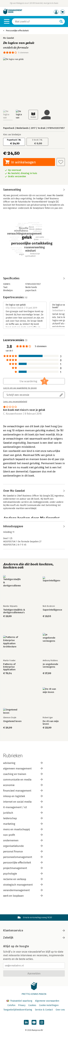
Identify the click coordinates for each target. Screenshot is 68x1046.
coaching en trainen (14, 774)
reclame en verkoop (14, 879)
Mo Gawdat (8, 38)
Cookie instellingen (49, 1005)
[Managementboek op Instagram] (41, 1022)
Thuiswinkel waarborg (21, 1001)
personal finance (13, 851)
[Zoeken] (61, 21)
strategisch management (18, 884)
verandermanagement (16, 890)
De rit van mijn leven (51, 722)
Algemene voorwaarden (47, 1001)
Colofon (11, 1005)
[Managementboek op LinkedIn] (26, 1022)
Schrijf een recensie (17, 394)
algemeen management (17, 768)
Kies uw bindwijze (12, 134)
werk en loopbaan (13, 895)
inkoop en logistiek (14, 796)
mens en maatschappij (16, 829)
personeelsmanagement (17, 857)
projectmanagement (15, 868)
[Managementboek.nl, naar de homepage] (12, 13)
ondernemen (11, 840)
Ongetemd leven (12, 721)
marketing (9, 823)
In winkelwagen (23, 162)
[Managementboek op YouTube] (34, 1022)
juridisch (8, 812)
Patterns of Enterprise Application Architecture (9, 667)
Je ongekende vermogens (50, 665)
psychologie (10, 873)
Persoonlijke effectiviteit (17, 30)
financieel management (17, 790)
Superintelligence (52, 610)
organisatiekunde (13, 845)
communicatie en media (17, 779)
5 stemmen (23, 52)
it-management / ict (15, 807)
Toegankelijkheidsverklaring (17, 1009)
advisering (9, 763)
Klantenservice (13, 930)
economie (9, 785)
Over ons (60, 1009)
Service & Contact (44, 1009)
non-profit (9, 834)
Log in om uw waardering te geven (20, 388)
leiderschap (10, 818)
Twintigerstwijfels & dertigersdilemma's (14, 611)
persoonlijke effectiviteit (17, 862)
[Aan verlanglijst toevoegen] (61, 162)
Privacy (21, 1005)
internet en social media (17, 801)
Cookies (32, 1005)
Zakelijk (8, 937)
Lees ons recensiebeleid (15, 401)
